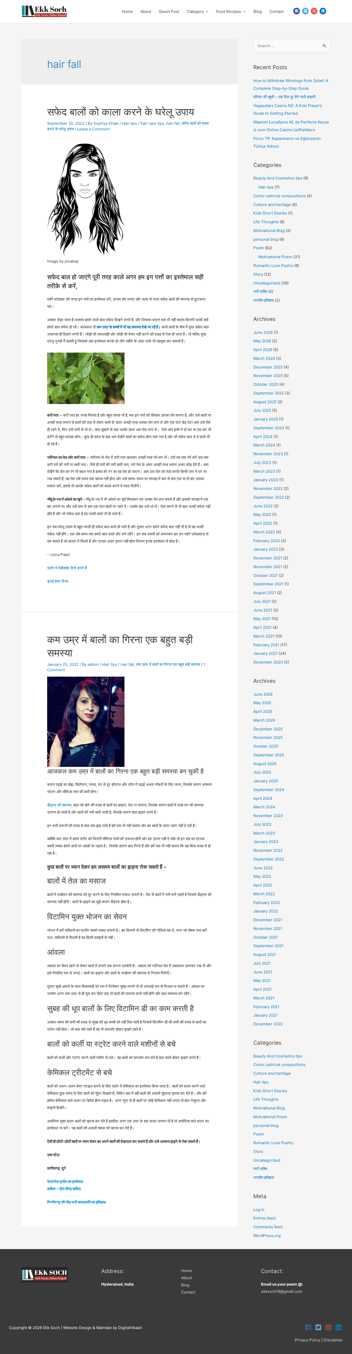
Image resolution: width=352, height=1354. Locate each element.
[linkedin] (323, 11)
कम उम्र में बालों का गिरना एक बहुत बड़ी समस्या (168, 664)
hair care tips (152, 123)
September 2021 (268, 583)
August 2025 (264, 401)
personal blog (265, 239)
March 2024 (264, 445)
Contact (277, 11)
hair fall (173, 123)
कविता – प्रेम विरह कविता (64, 1188)
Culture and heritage (272, 204)
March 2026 (264, 358)
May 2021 (262, 618)
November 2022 (268, 488)
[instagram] (315, 11)
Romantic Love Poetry (273, 265)
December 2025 (268, 367)
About (145, 11)
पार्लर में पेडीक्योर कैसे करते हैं (67, 568)
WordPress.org (267, 1235)
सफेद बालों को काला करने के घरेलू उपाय (120, 111)
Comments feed (267, 1226)
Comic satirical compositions (279, 195)
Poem (258, 247)
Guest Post (169, 11)
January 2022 (265, 549)
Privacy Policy (307, 1340)
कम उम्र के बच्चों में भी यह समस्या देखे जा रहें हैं (127, 327)
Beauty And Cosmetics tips (277, 178)
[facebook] (297, 11)
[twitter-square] (306, 11)
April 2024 (262, 436)
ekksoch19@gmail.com (281, 1291)
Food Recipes (228, 11)
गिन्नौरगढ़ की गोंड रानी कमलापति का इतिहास (76, 1202)
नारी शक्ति (260, 291)
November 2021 (267, 566)
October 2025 (265, 384)
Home (127, 11)
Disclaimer (333, 1340)
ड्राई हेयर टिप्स (57, 581)
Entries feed (264, 1218)
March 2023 (264, 471)
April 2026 (262, 349)
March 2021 (263, 636)
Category (195, 11)
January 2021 (265, 653)
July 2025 (262, 410)
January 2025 (265, 419)
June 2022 (263, 506)
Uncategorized (266, 283)
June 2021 (262, 610)
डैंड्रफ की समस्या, (59, 805)
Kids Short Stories (270, 213)
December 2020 (268, 662)
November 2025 (268, 375)
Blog (258, 11)
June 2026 (263, 332)
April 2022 (262, 523)
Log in (258, 1209)
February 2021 (266, 644)
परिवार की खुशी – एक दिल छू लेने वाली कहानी (284, 96)
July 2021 (262, 601)
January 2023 (265, 479)
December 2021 (267, 557)
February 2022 (266, 540)
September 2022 (268, 497)
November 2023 (268, 453)
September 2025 (268, 393)
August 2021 (264, 592)
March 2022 (264, 532)
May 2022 (262, 514)
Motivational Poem (275, 256)
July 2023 (262, 462)
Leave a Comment (93, 129)
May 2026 (262, 340)
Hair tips (129, 123)
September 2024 (268, 427)
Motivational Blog (269, 230)
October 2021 (265, 575)
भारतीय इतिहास (263, 300)
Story (258, 274)
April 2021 (262, 627)
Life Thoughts (266, 221)
